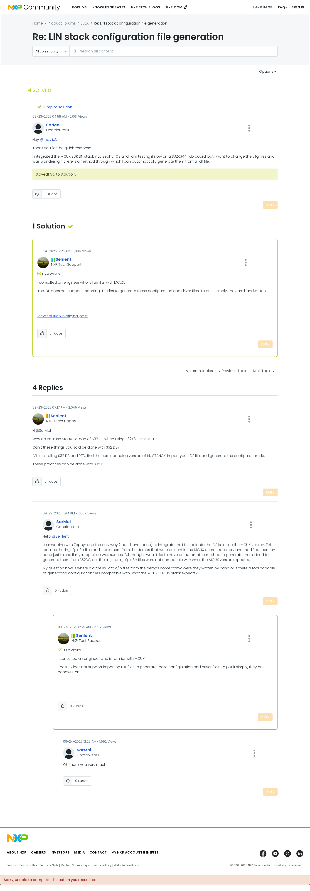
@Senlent (60, 536)
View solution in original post (62, 316)
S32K (85, 23)
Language (262, 7)
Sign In (298, 7)
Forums (79, 7)
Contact (98, 852)
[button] (249, 128)
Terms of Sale (48, 865)
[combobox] (173, 51)
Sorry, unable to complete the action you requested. (50, 879)
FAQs (282, 7)
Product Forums (62, 23)
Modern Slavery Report (76, 865)
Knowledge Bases (109, 7)
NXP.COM (174, 7)
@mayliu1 (48, 139)
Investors (60, 852)
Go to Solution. (63, 174)
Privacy (12, 865)
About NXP (17, 852)
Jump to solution (57, 107)
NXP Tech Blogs (145, 7)
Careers (38, 852)
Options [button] (266, 71)
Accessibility (102, 865)
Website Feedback (126, 865)
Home (37, 23)
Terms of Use (28, 865)
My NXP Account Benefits (135, 852)
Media (79, 852)
